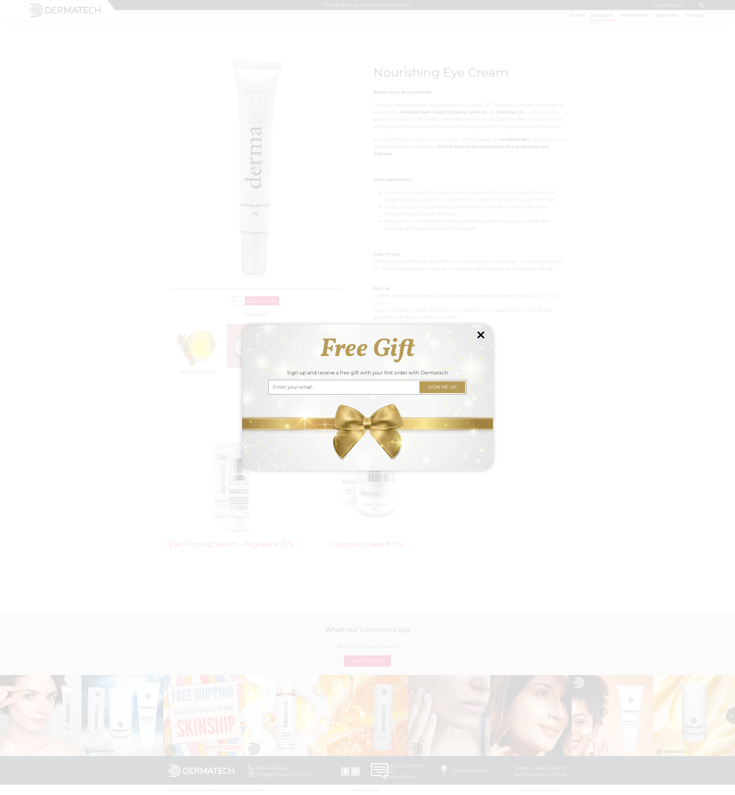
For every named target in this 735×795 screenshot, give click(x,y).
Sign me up (442, 387)
